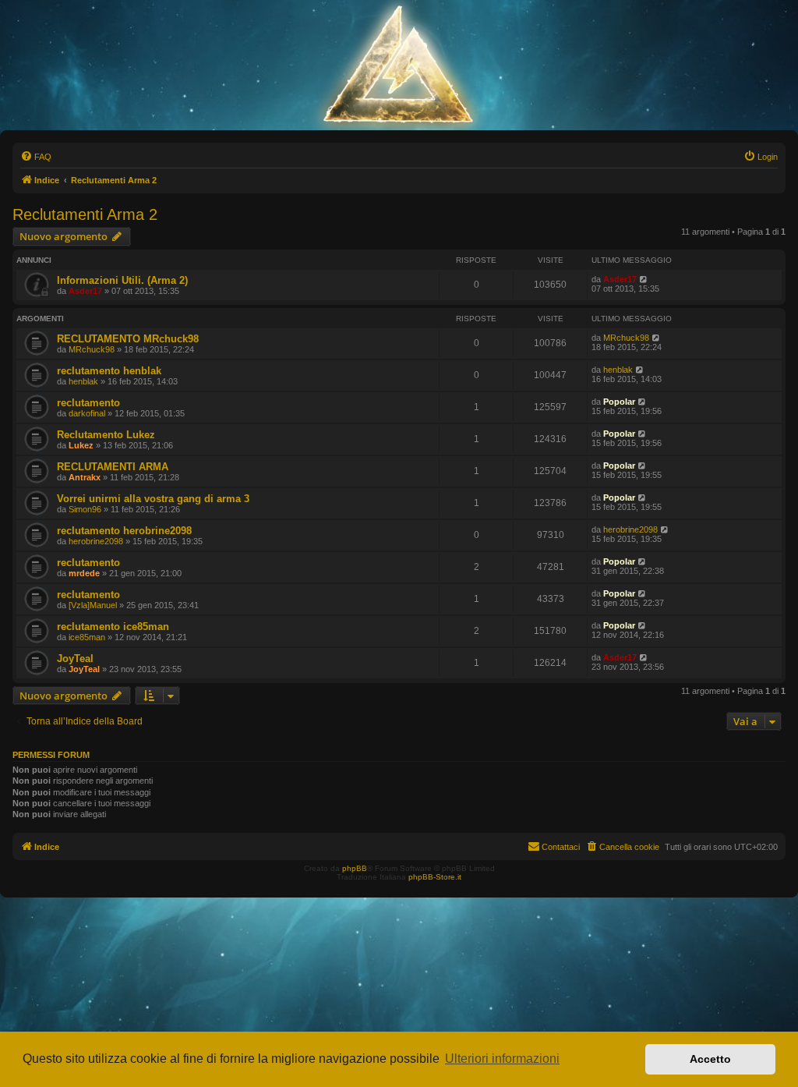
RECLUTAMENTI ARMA (112, 467)
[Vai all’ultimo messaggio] (644, 279)
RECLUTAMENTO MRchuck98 (128, 339)
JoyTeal (75, 658)
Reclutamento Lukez (106, 435)
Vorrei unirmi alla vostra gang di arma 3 (153, 499)
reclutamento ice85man (113, 626)
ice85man (87, 637)
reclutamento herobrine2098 (124, 530)
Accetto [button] (710, 1059)
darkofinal (87, 413)
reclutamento (88, 403)
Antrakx (85, 477)
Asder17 (85, 291)
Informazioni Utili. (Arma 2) (122, 280)
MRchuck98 (92, 349)
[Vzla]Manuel (93, 605)
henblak (83, 381)
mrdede (84, 573)
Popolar (619, 401)
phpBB (354, 868)
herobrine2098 (96, 541)
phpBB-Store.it (434, 877)
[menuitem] (35, 156)
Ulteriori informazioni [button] (502, 1058)
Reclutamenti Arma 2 (84, 214)
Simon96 (85, 509)
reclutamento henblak (109, 371)
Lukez (81, 445)
